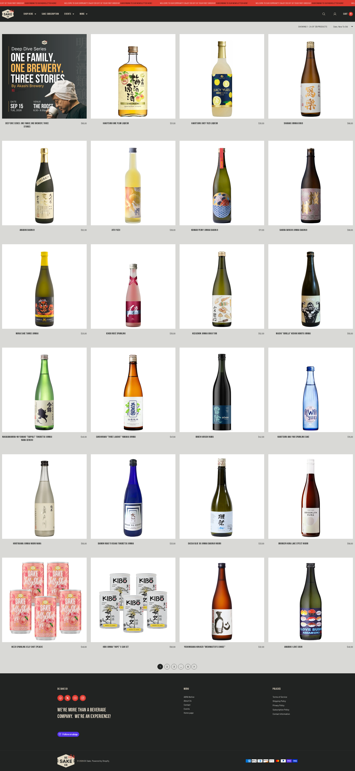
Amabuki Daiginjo (27, 230)
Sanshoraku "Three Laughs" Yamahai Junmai (116, 436)
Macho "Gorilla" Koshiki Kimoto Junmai (293, 333)
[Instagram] (83, 698)
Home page (189, 712)
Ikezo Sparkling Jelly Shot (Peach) (27, 646)
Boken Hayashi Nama (205, 436)
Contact (187, 704)
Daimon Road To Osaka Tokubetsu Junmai (116, 543)
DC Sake (87, 761)
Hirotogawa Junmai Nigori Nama (27, 543)
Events (187, 708)
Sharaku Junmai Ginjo (293, 123)
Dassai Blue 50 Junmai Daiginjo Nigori (204, 543)
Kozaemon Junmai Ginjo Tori (204, 333)
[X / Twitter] (67, 698)
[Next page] (194, 666)
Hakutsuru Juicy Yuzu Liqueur (204, 123)
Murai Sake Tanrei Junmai (27, 333)
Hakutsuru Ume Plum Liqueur (116, 123)
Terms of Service (280, 696)
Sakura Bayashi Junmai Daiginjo (293, 230)
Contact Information (281, 714)
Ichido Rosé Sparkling (116, 333)
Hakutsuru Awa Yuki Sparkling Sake (293, 436)
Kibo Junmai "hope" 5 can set (116, 646)
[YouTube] (75, 698)
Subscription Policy (281, 709)
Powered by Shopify (100, 761)
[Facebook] (60, 698)
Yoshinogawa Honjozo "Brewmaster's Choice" (204, 646)
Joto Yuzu (115, 230)
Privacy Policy (278, 705)
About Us (188, 700)
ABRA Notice (189, 696)
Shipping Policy (279, 701)
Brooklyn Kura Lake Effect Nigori (293, 543)
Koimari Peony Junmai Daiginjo (204, 230)
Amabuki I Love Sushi (293, 646)
